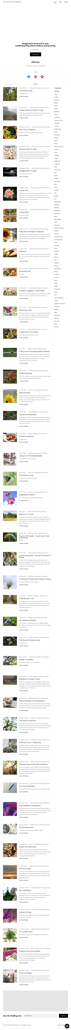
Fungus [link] (56, 158)
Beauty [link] (56, 105)
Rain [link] (55, 260)
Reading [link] (56, 263)
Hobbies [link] (56, 178)
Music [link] (55, 216)
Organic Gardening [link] (59, 228)
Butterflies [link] (56, 111)
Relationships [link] (57, 268)
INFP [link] (55, 184)
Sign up (63, 1015)
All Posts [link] (56, 91)
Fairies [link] (56, 143)
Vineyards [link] (56, 306)
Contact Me (35, 54)
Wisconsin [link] (56, 321)
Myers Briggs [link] (57, 219)
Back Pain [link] (56, 100)
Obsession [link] (57, 225)
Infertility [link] (56, 190)
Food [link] (55, 152)
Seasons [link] (56, 277)
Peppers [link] (56, 233)
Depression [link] (57, 135)
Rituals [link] (56, 271)
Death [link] (55, 132)
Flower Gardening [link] (58, 146)
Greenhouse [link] (57, 169)
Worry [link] (55, 324)
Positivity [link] (56, 251)
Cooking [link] (56, 126)
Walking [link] (56, 309)
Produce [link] (56, 254)
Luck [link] (55, 199)
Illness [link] (55, 187)
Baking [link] (56, 103)
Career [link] (56, 114)
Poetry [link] (55, 248)
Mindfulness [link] (57, 210)
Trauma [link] (56, 300)
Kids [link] (55, 193)
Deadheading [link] (57, 129)
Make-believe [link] (57, 201)
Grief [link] (55, 172)
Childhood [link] (56, 117)
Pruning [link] (56, 257)
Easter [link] (55, 140)
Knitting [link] (56, 196)
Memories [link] (56, 207)
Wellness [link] (56, 318)
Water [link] (55, 312)
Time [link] (55, 295)
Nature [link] (56, 222)
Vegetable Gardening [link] (59, 303)
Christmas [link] (56, 123)
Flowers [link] (56, 149)
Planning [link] (56, 245)
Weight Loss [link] (57, 315)
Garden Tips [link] (57, 161)
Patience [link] (56, 231)
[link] (12, 2)
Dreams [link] (56, 137)
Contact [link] (66, 2)
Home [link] (55, 2)
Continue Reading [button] (23, 96)
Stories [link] (56, 286)
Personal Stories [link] (58, 236)
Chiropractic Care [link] (58, 120)
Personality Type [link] (58, 239)
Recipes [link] (56, 265)
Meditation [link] (56, 204)
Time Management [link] (58, 297)
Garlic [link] (55, 167)
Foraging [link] (56, 155)
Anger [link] (55, 94)
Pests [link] (55, 242)
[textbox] (40, 1016)
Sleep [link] (55, 280)
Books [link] (55, 108)
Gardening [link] (56, 164)
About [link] (60, 2)
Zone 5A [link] (56, 327)
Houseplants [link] (57, 181)
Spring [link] (56, 283)
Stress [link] (55, 292)
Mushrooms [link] (57, 213)
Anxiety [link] (56, 97)
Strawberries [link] (57, 289)
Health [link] (56, 175)
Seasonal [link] (56, 274)
